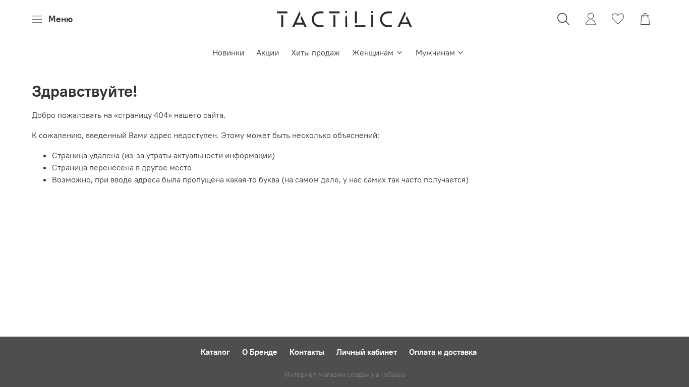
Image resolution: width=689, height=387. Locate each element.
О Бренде (259, 352)
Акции (267, 52)
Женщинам (372, 52)
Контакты (307, 352)
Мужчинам (435, 52)
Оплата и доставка (443, 352)
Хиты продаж (315, 52)
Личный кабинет (366, 352)
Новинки (228, 52)
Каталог (215, 352)
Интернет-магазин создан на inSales (344, 374)
